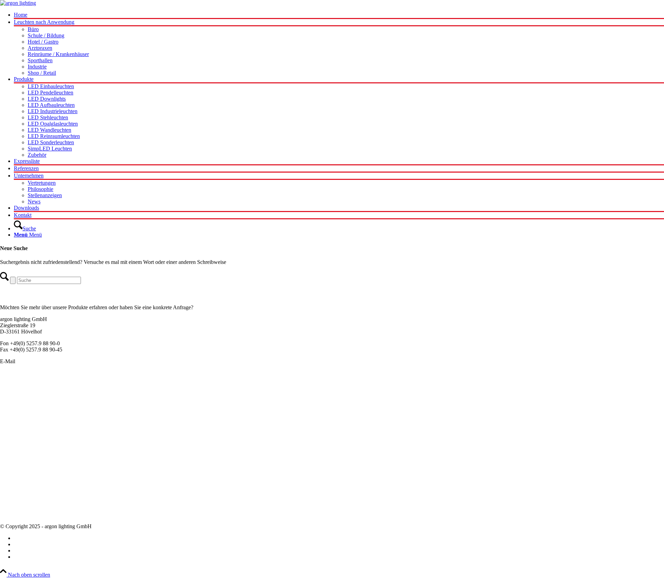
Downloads (12, 514)
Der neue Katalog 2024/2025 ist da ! (40, 471)
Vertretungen (14, 502)
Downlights (13, 419)
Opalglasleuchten (19, 413)
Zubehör (9, 444)
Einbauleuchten (17, 400)
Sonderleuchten (17, 394)
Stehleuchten (14, 431)
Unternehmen (15, 490)
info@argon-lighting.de (42, 361)
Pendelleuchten (16, 388)
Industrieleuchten (18, 425)
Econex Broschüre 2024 (26, 477)
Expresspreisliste (18, 483)
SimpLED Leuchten (22, 438)
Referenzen (12, 508)
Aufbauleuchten (17, 407)
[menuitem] (339, 15)
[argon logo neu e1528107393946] (18, 3)
